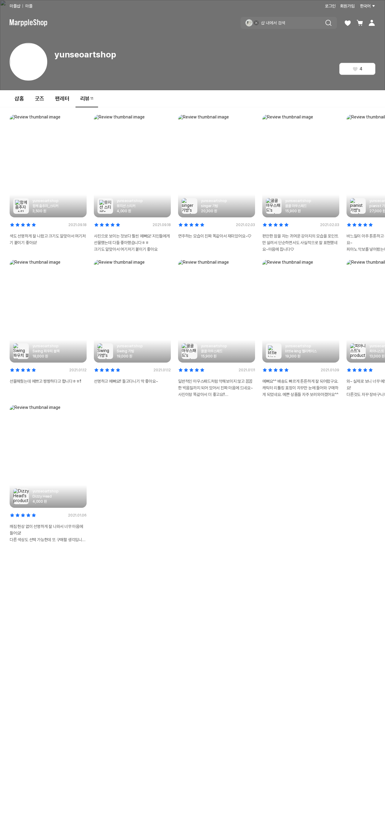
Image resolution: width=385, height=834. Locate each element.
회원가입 (347, 6)
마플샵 (15, 6)
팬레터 (62, 98)
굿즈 (40, 98)
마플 (28, 6)
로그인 (330, 6)
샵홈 (19, 98)
